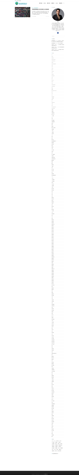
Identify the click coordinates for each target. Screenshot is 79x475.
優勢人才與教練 (53, 127)
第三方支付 (53, 344)
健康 (52, 124)
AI (54, 440)
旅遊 (52, 215)
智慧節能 (53, 255)
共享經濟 (53, 133)
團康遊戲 (53, 160)
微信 (52, 191)
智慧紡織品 (53, 256)
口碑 (52, 148)
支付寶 (52, 203)
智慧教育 (53, 243)
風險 (52, 433)
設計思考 (53, 384)
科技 (52, 449)
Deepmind (53, 75)
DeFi (52, 77)
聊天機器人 (53, 365)
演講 (52, 313)
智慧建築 (53, 234)
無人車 (52, 316)
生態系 (52, 320)
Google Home (53, 84)
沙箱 (52, 298)
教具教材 (53, 206)
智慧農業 (53, 270)
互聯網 (52, 109)
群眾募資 (53, 362)
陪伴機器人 (53, 421)
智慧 (52, 218)
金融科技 (53, 412)
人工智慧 (53, 115)
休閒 (52, 118)
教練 (52, 207)
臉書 (52, 366)
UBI (52, 105)
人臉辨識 (53, 443)
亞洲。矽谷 (53, 114)
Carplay (53, 71)
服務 (52, 286)
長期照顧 (53, 415)
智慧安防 (53, 227)
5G (52, 440)
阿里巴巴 (53, 420)
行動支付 (53, 378)
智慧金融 (53, 273)
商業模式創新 (53, 157)
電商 (52, 427)
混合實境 (53, 310)
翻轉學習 (53, 363)
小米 (52, 176)
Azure (52, 68)
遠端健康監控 (53, 403)
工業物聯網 (53, 181)
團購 (52, 161)
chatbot (53, 74)
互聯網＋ (53, 111)
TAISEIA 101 (53, 102)
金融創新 (53, 411)
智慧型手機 (53, 224)
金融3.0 (52, 409)
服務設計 (53, 289)
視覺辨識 (53, 381)
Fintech (53, 80)
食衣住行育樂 (59, 450)
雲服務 (52, 423)
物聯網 (52, 317)
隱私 (55, 450)
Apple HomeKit (54, 63)
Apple (52, 62)
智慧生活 (53, 252)
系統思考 (53, 350)
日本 (52, 216)
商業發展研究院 (53, 158)
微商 (52, 194)
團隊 (52, 163)
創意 (52, 136)
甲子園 (52, 326)
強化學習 (53, 188)
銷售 (52, 414)
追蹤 (52, 402)
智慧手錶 (53, 240)
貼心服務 (53, 390)
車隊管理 (53, 396)
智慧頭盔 (53, 280)
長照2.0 (52, 417)
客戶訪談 (53, 170)
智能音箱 (60, 446)
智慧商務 (53, 222)
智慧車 (52, 267)
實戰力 (61, 443)
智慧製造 (53, 264)
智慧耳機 (53, 259)
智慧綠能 (53, 258)
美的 (52, 360)
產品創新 (53, 325)
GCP (52, 83)
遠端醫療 (53, 405)
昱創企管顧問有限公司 (55, 453)
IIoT (52, 87)
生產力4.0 (53, 323)
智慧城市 (53, 225)
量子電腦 (53, 408)
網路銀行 (53, 359)
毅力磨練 (53, 295)
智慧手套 (53, 237)
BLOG (52, 69)
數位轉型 (53, 209)
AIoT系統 (57, 440)
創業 (52, 145)
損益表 (52, 200)
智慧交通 (53, 219)
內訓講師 (53, 129)
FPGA (52, 81)
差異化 (52, 182)
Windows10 (53, 108)
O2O (52, 93)
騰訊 (52, 436)
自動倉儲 (53, 368)
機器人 (52, 292)
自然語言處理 (53, 371)
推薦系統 (53, 197)
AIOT (52, 56)
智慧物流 (53, 249)
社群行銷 (53, 335)
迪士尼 (52, 399)
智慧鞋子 (53, 277)
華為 (52, 372)
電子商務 (53, 430)
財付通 (52, 387)
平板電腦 (53, 185)
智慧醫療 (53, 271)
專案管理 (53, 173)
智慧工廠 (53, 231)
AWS (52, 66)
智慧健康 (53, 221)
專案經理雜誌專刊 (54, 175)
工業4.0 (52, 178)
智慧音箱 (53, 279)
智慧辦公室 (53, 268)
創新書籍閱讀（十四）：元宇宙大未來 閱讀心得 (57, 43)
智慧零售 (53, 274)
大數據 (52, 166)
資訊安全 (53, 393)
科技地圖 (53, 338)
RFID (52, 99)
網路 (57, 449)
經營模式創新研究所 (54, 353)
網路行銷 (53, 357)
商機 (55, 443)
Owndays (53, 96)
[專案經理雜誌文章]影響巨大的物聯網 (40, 9)
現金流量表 (53, 319)
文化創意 (53, 210)
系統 (54, 449)
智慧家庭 (53, 230)
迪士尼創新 (53, 400)
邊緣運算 (53, 406)
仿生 (52, 117)
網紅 (52, 354)
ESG (52, 78)
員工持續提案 (53, 154)
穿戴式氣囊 (53, 341)
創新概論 (53, 142)
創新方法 (53, 139)
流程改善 (53, 301)
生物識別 (53, 322)
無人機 (52, 314)
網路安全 (60, 449)
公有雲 (52, 130)
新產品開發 (53, 213)
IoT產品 (53, 442)
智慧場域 (53, 446)
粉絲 (52, 347)
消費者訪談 (53, 305)
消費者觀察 (53, 304)
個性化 (52, 123)
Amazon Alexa (53, 59)
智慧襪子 (53, 265)
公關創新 (53, 132)
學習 (52, 167)
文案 (52, 212)
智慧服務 (53, 246)
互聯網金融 (53, 112)
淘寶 (52, 307)
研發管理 (53, 332)
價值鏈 (52, 126)
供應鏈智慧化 (53, 121)
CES (52, 72)
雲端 (52, 424)
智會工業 (53, 283)
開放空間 (53, 418)
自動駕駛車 (53, 369)
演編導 (52, 311)
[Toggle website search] (64, 3)
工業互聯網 (53, 179)
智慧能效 (53, 261)
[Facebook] (58, 33)
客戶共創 (53, 169)
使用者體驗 (53, 120)
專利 (52, 172)
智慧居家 (56, 446)
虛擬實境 (53, 375)
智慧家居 (53, 228)
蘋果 (52, 374)
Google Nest (53, 86)
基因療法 (53, 164)
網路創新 (53, 356)
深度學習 (53, 308)
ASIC (52, 65)
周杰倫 (52, 151)
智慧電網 (53, 276)
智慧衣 (52, 262)
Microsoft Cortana (54, 90)
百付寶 (52, 329)
